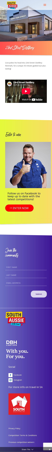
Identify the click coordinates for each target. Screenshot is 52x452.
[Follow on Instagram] (10, 380)
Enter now (21, 208)
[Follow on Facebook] (10, 375)
